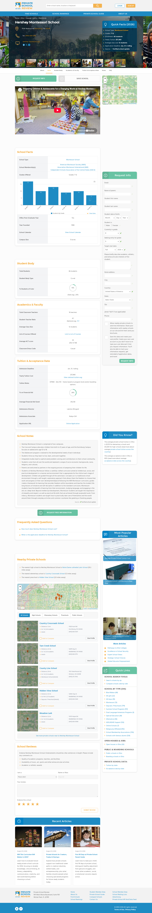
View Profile (91, 638)
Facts (49, 70)
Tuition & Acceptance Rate (90, 70)
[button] (19, 804)
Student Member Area (97, 892)
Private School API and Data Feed (124, 899)
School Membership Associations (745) (120, 732)
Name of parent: (110, 190)
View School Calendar (73, 232)
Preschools (64, 615)
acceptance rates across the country (117, 461)
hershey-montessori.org (31, 41)
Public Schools (77, 615)
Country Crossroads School (55, 573)
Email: (106, 182)
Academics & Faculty (72, 70)
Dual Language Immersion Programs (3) (120, 712)
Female (115, 225)
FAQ (110, 70)
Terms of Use (119, 909)
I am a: (19, 772)
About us (74, 894)
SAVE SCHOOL (82, 78)
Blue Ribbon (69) (112, 692)
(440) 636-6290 (30, 35)
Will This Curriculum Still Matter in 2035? (26, 856)
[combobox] (68, 6)
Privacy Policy (130, 909)
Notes (104, 70)
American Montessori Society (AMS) (73, 164)
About (42, 70)
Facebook (21, 909)
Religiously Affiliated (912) (115, 729)
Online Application (73, 423)
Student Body (58, 70)
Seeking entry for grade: (112, 238)
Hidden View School (46, 577)
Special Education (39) (114, 715)
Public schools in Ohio (114, 753)
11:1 (78, 321)
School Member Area (120, 892)
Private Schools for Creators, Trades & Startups (56, 856)
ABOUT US (122, 14)
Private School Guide (97, 894)
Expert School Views (115, 654)
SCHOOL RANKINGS (60, 14)
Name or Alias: (63, 772)
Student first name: (111, 198)
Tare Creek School (48, 645)
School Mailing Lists (120, 894)
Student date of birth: (112, 214)
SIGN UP (131, 6)
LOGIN (119, 6)
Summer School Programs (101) (117, 709)
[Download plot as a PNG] (94, 181)
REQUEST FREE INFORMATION (59, 512)
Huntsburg (38, 28)
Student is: (108, 222)
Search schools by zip (113, 680)
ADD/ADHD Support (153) (115, 722)
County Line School (48, 668)
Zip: (105, 304)
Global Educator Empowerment (119, 661)
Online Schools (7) (112, 725)
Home (73, 892)
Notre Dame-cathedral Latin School (75, 567)
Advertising (117, 897)
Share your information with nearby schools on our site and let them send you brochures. (122, 328)
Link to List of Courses (73, 334)
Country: (107, 288)
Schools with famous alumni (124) (118, 735)
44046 (48, 28)
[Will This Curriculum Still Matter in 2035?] (28, 837)
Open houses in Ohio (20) (115, 744)
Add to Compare (48, 639)
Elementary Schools (50, 615)
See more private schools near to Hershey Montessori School (57, 735)
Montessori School (121, 30)
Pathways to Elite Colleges (117, 648)
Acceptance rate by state (115, 768)
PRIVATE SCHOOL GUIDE (93, 14)
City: (106, 280)
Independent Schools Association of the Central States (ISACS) (73, 170)
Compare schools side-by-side (117, 683)
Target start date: (110, 246)
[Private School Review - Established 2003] (24, 5)
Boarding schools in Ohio (115, 756)
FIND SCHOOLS (31, 14)
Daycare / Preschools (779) (115, 706)
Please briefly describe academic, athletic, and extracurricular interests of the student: (119, 257)
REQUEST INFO (39, 78)
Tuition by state (111, 765)
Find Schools (75, 897)
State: (106, 296)
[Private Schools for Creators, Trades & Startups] (57, 837)
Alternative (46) (111, 719)
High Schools (36, 615)
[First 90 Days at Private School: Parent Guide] (86, 837)
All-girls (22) (110, 696)
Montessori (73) (111, 702)
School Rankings (76, 899)
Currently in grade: (111, 229)
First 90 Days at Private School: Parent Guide (86, 856)
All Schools (24, 615)
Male (108, 225)
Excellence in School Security (118, 651)
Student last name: (111, 206)
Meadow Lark (46, 713)
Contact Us (94, 899)
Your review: (21, 782)
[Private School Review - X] (17, 909)
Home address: (109, 272)
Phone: (106, 316)
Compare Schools (96, 897)
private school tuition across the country (119, 450)
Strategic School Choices (116, 658)
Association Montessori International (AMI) (72, 167)
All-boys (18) (110, 699)
